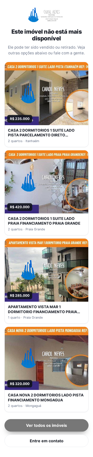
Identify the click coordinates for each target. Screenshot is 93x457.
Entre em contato (46, 440)
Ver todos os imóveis (46, 425)
